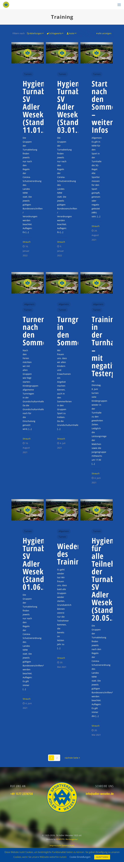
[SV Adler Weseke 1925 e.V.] (6, 4)
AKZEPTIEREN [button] (102, 857)
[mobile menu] (119, 4)
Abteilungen (35, 33)
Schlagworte (55, 33)
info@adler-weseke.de (100, 794)
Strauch (27, 241)
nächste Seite (71, 757)
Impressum (56, 845)
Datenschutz (68, 845)
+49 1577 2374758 (21, 794)
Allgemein (29, 304)
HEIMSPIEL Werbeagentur (67, 839)
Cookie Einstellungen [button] (80, 856)
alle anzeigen (104, 33)
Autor (72, 33)
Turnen (28, 74)
